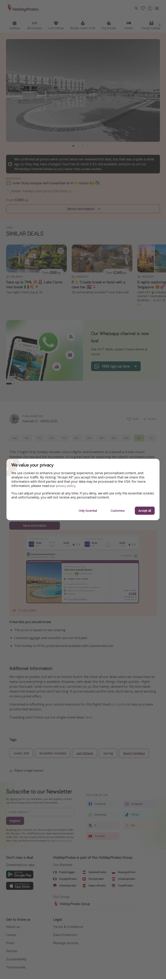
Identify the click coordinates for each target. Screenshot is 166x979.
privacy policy (66, 486)
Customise (118, 510)
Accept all (144, 510)
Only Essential (88, 510)
